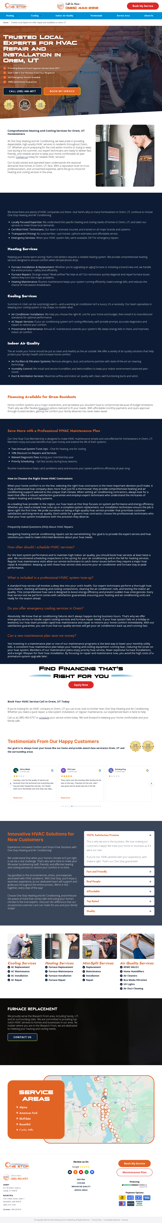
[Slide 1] (61, 806)
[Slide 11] (82, 806)
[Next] (151, 783)
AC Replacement (20, 967)
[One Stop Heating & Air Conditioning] (15, 6)
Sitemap (125, 1220)
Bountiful (24, 1124)
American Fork (28, 1113)
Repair (89, 979)
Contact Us (22, 1037)
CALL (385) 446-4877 (22, 91)
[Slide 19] (98, 806)
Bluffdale (25, 1119)
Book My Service (143, 6)
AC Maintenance (20, 971)
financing (43, 408)
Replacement (93, 967)
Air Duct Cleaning (133, 988)
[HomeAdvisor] (75, 1172)
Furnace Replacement (61, 967)
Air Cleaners (130, 975)
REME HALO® (131, 967)
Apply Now (81, 685)
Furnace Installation (60, 975)
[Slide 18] (96, 806)
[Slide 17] (94, 806)
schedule (44, 717)
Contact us (22, 157)
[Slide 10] (79, 806)
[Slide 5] (69, 806)
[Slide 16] (92, 806)
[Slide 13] (86, 806)
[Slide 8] (75, 806)
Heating (10, 15)
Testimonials (96, 15)
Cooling (34, 15)
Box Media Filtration (135, 979)
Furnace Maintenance (61, 971)
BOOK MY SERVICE (62, 91)
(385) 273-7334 (9, 1205)
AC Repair (16, 979)
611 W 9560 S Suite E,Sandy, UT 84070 (12, 1189)
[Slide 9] (77, 806)
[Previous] (10, 783)
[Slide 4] (67, 806)
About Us (148, 15)
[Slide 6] (71, 806)
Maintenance (93, 971)
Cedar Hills (26, 1130)
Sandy (6, 1185)
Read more (18, 798)
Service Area (123, 15)
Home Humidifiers (134, 971)
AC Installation (19, 975)
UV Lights (129, 984)
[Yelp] (81, 1172)
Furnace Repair (57, 979)
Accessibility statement (112, 1220)
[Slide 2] (63, 806)
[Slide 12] (84, 806)
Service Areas (81, 1190)
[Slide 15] (90, 806)
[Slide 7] (73, 806)
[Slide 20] (100, 806)
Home (5, 22)
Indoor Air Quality (64, 15)
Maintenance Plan (135, 1172)
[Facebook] (70, 1172)
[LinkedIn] (92, 1172)
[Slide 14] (88, 806)
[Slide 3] (65, 806)
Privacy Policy (97, 1220)
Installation (92, 975)
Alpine (23, 1107)
